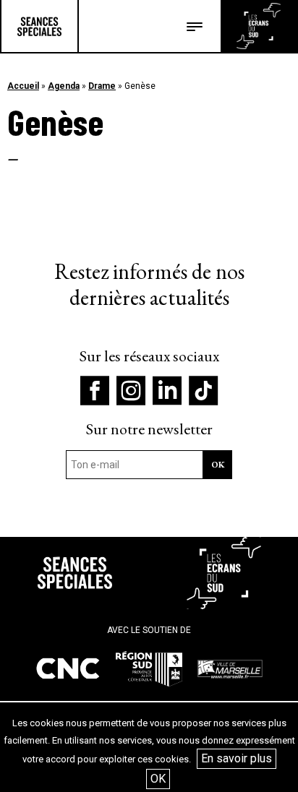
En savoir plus (236, 758)
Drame (102, 86)
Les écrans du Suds (259, 26)
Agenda (64, 86)
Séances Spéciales (39, 26)
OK (158, 778)
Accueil (23, 86)
